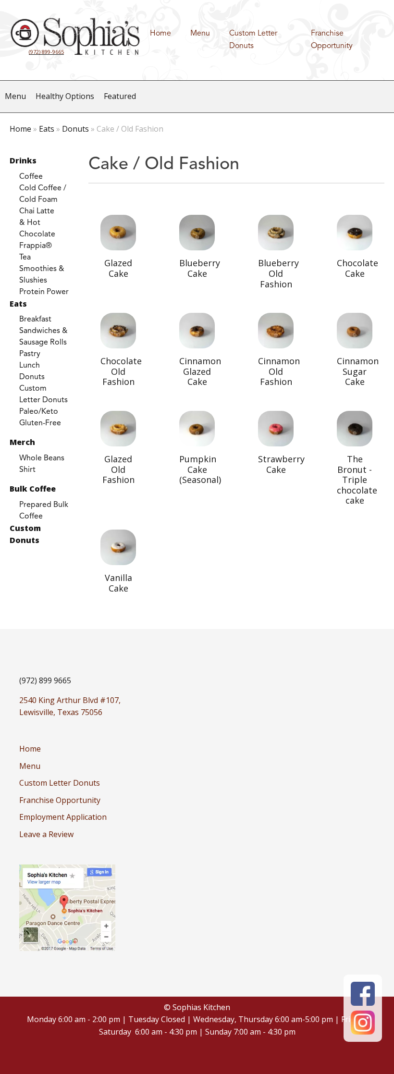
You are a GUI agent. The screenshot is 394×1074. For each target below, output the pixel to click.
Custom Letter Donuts (253, 40)
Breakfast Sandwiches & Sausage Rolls (43, 331)
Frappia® (35, 246)
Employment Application (63, 817)
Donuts (75, 128)
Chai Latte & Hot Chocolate (37, 223)
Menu (200, 33)
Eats (46, 128)
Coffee (31, 177)
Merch (22, 442)
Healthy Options (65, 96)
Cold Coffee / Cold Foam (42, 194)
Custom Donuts (25, 534)
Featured (120, 96)
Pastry (29, 354)
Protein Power (44, 292)
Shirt (27, 470)
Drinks (23, 160)
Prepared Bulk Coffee (43, 510)
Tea (25, 257)
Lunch (29, 366)
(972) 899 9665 (45, 680)
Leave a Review (46, 834)
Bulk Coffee (33, 488)
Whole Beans (41, 458)
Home (160, 33)
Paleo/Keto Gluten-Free (40, 417)
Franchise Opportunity (332, 40)
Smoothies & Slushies (41, 274)
